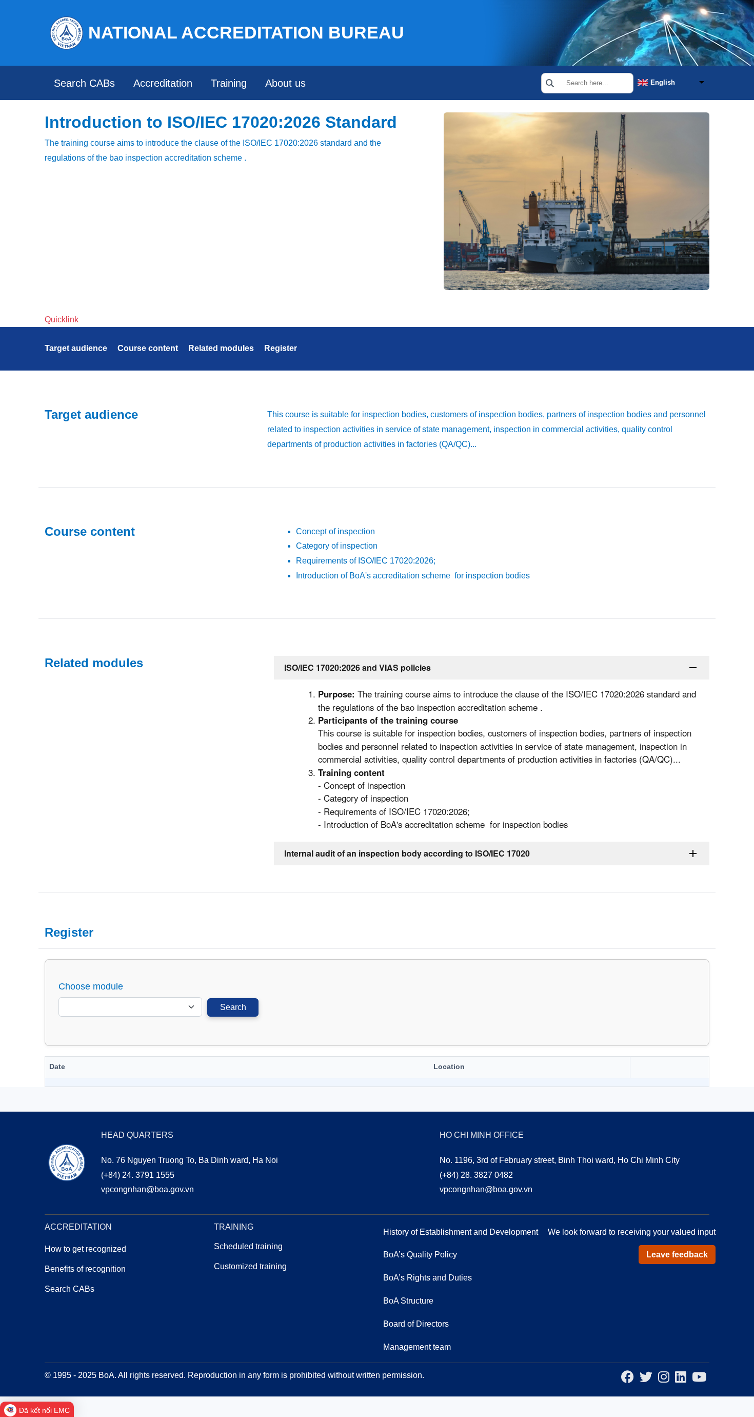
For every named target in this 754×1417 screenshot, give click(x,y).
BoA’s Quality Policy (420, 1254)
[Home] (66, 32)
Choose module (90, 986)
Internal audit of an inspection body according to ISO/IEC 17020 (407, 853)
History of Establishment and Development (460, 1232)
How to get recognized (85, 1249)
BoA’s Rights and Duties (427, 1277)
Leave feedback (677, 1254)
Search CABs (84, 83)
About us (285, 83)
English (662, 82)
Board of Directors (416, 1323)
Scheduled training (248, 1246)
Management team (417, 1347)
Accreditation (162, 83)
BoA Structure (408, 1300)
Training (229, 83)
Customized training (250, 1266)
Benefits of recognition (85, 1269)
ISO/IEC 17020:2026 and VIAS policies (357, 667)
